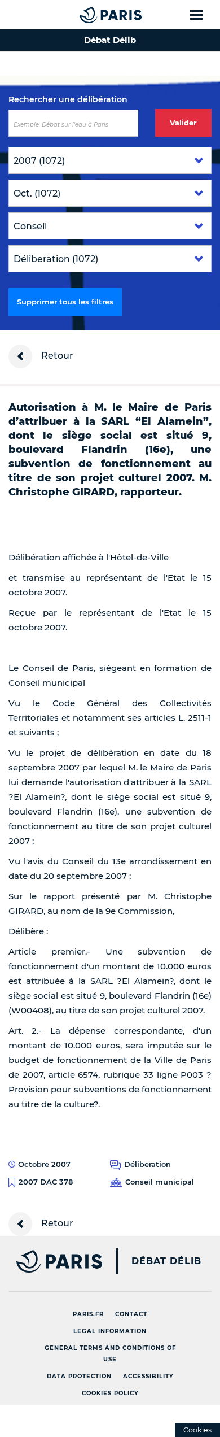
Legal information (110, 1331)
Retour (56, 355)
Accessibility (148, 1376)
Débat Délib (166, 1261)
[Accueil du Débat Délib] (88, 14)
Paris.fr (88, 1314)
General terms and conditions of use (110, 1353)
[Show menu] (203, 14)
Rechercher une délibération (67, 99)
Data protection (79, 1376)
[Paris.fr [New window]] (51, 1261)
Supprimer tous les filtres (65, 301)
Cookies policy (110, 1393)
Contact (131, 1314)
